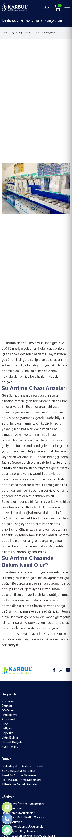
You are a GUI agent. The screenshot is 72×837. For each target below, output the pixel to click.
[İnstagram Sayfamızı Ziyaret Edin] (61, 670)
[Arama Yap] (47, 7)
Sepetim (7, 733)
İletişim (7, 728)
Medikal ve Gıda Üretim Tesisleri (23, 817)
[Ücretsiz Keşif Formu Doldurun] (7, 807)
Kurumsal (8, 701)
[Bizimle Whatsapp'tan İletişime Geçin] (7, 830)
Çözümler (8, 710)
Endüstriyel (9, 715)
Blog (18, 33)
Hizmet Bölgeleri (13, 742)
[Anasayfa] (15, 7)
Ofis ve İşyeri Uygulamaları (20, 831)
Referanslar (10, 719)
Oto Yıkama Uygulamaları (18, 813)
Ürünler (7, 705)
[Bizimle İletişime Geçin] (7, 818)
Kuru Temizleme (12, 808)
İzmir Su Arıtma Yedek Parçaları (39, 33)
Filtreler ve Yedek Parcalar (19, 784)
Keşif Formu (10, 746)
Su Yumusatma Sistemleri (19, 770)
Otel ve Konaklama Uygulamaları (23, 826)
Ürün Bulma (10, 737)
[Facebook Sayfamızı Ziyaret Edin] (54, 670)
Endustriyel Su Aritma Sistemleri (23, 766)
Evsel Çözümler (12, 822)
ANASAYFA (8, 33)
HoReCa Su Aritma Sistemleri (21, 779)
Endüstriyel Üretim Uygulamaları (23, 804)
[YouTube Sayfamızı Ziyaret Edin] (68, 670)
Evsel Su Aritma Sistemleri (19, 775)
